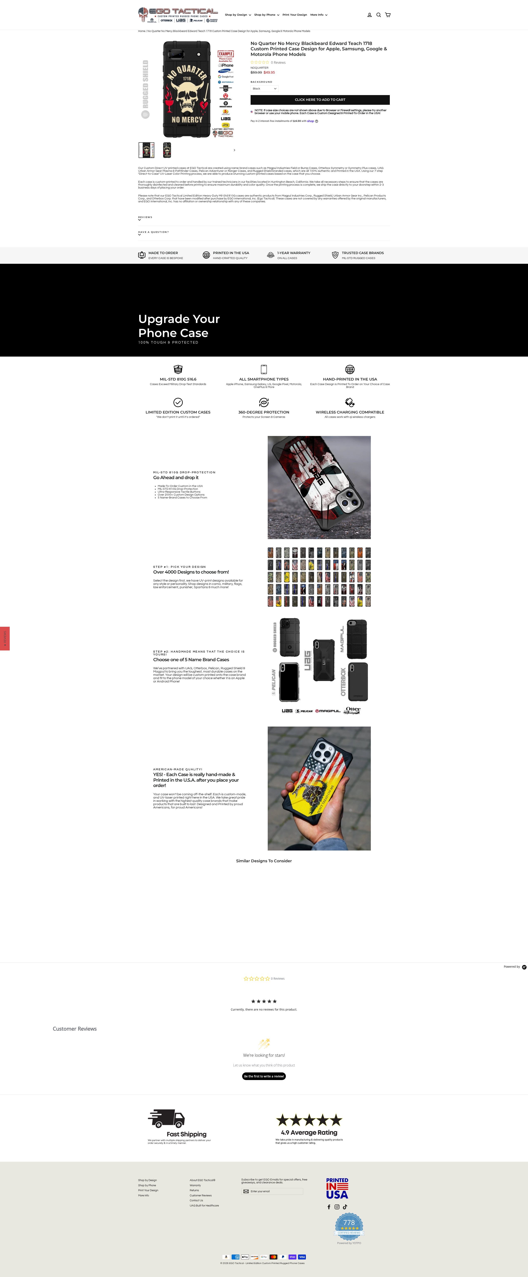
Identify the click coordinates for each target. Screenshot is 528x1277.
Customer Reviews (201, 1195)
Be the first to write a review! (264, 1076)
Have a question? (153, 232)
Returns (194, 1190)
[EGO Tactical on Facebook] (328, 1206)
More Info (317, 14)
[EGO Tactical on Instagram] (337, 1206)
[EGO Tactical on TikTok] (345, 1206)
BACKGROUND (261, 82)
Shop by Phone (265, 14)
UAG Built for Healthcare (204, 1205)
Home (141, 31)
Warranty (195, 1185)
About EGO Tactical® (202, 1180)
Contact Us (196, 1200)
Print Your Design (295, 14)
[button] (5, 638)
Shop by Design (236, 14)
